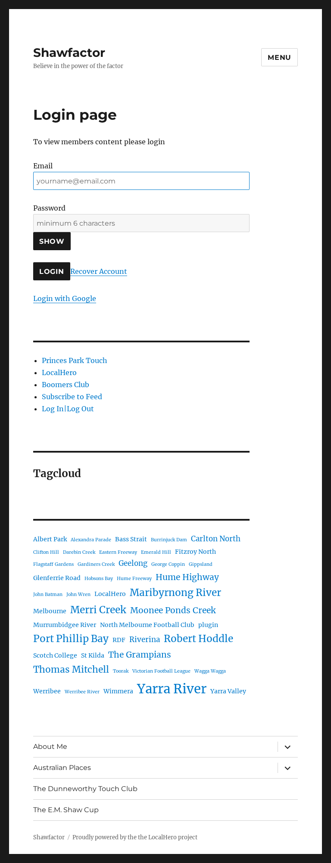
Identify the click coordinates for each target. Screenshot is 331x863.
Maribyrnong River (175, 593)
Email (43, 165)
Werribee (47, 691)
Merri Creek (98, 610)
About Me (50, 746)
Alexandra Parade (91, 540)
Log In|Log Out (68, 408)
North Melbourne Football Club (147, 625)
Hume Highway (187, 577)
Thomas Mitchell (71, 669)
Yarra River (171, 689)
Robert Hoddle (198, 639)
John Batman (47, 594)
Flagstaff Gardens (53, 564)
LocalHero (59, 372)
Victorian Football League (161, 671)
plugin (208, 625)
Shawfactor (69, 52)
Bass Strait (131, 539)
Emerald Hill (156, 552)
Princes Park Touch (74, 360)
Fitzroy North (195, 552)
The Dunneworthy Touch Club (85, 789)
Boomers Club (65, 384)
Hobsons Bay (98, 578)
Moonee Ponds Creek (172, 610)
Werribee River (82, 692)
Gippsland (200, 564)
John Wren (78, 594)
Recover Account (98, 271)
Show (52, 241)
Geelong (133, 563)
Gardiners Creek (96, 564)
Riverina (144, 639)
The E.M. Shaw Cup (66, 810)
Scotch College (55, 655)
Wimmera (118, 691)
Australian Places (62, 768)
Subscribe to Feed (72, 396)
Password (49, 208)
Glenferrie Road (57, 578)
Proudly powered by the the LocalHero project (134, 837)
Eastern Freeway (118, 552)
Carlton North (215, 538)
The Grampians (139, 654)
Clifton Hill (46, 552)
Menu (279, 57)
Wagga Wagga (210, 671)
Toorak (120, 671)
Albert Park (50, 539)
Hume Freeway (134, 578)
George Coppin (168, 564)
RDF (118, 640)
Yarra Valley (228, 691)
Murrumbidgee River (64, 625)
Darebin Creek (79, 552)
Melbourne (49, 611)
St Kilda (92, 655)
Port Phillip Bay (71, 639)
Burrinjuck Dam (169, 540)
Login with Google (64, 298)
